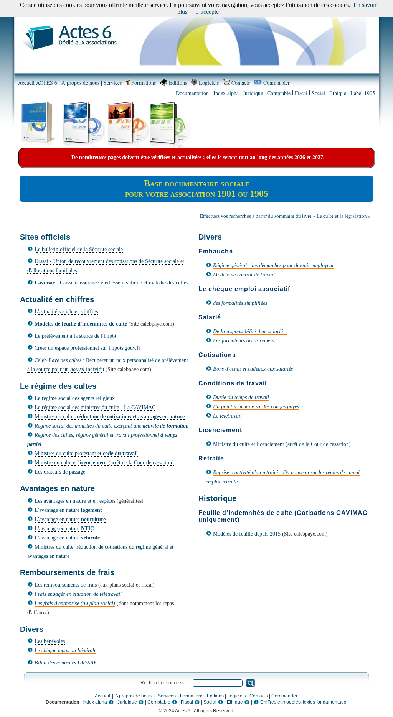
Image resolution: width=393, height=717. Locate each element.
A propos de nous (80, 82)
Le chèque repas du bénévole (65, 650)
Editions (177, 82)
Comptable (279, 93)
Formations (143, 82)
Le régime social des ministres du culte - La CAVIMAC (95, 407)
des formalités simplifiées (240, 303)
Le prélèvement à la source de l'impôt (75, 336)
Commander (276, 82)
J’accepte (207, 11)
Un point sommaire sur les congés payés (256, 406)
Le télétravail (227, 416)
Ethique (337, 93)
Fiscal (301, 93)
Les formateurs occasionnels (243, 341)
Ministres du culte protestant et (86, 453)
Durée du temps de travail (241, 397)
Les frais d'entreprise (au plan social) (75, 603)
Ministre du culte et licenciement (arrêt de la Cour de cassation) (282, 444)
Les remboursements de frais (66, 585)
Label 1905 (362, 93)
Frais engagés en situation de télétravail (78, 594)
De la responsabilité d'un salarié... (250, 331)
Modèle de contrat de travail (244, 275)
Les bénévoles (50, 641)
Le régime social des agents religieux (75, 398)
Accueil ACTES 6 (37, 82)
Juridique (253, 93)
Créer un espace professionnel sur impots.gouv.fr (87, 348)
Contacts (240, 82)
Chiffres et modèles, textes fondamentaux (302, 702)
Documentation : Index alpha (207, 93)
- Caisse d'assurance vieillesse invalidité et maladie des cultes (111, 283)
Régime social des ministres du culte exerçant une (112, 426)
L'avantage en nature (68, 510)
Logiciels (208, 82)
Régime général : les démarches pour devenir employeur (273, 265)
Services (113, 82)
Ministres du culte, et (110, 416)
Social (318, 93)
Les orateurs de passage (60, 472)
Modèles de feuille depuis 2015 (247, 534)
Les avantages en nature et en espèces (75, 501)
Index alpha (95, 702)
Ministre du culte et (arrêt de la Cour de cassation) (104, 462)
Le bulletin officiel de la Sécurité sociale (79, 249)
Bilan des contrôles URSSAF (66, 663)
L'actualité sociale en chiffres (66, 311)
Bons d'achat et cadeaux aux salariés (253, 369)
